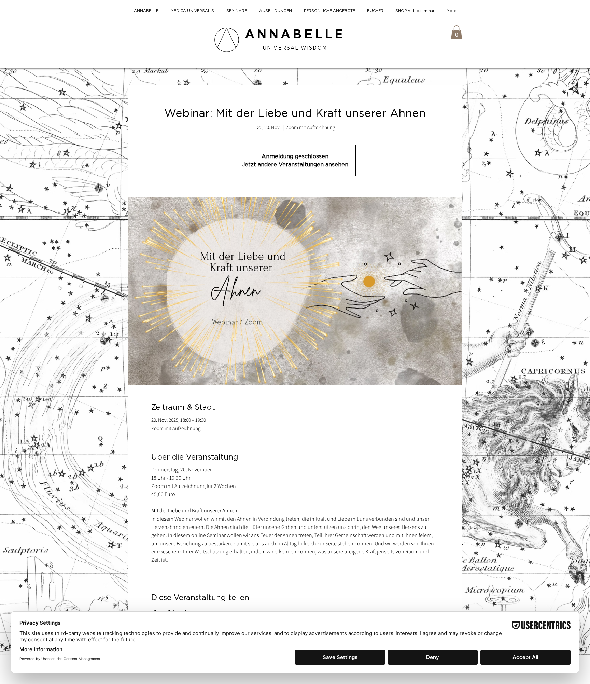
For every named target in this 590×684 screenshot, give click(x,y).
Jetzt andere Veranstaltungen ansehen (295, 164)
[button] (456, 32)
